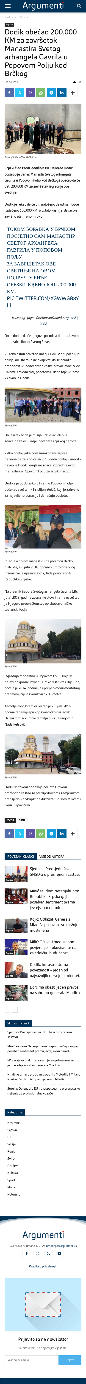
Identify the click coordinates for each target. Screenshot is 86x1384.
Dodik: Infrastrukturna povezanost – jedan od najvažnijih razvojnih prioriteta (55, 970)
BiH (10, 1137)
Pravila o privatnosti (43, 1266)
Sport (11, 1180)
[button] (7, 6)
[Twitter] (19, 92)
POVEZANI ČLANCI (20, 856)
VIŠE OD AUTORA (51, 856)
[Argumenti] (43, 1235)
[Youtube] (59, 1254)
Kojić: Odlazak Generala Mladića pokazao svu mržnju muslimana (54, 925)
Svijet (11, 1158)
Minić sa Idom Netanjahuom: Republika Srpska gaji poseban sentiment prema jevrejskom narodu (43, 1049)
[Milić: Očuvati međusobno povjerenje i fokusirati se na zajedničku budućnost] (16, 947)
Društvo (13, 1166)
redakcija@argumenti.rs (61, 1246)
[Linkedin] (62, 92)
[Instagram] (37, 1254)
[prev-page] (7, 1010)
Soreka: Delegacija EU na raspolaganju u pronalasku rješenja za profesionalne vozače (43, 1091)
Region (12, 1151)
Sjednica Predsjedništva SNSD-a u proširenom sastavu (39, 1035)
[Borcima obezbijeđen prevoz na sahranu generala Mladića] (16, 993)
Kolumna (13, 1194)
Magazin (13, 1187)
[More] (73, 92)
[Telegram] (51, 92)
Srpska (24, 17)
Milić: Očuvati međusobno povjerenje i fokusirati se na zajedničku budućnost (53, 947)
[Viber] (30, 92)
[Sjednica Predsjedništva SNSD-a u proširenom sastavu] (16, 874)
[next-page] (15, 1010)
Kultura (12, 1173)
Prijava (70, 1360)
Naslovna (10, 17)
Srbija (11, 1144)
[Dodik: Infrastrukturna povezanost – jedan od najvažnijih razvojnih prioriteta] (16, 970)
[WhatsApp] (40, 92)
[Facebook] (9, 92)
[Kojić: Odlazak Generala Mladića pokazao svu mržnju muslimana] (16, 925)
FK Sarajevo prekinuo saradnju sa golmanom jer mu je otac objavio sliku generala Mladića (43, 1063)
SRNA (22, 820)
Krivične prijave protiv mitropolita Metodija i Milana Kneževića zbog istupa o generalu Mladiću (43, 1077)
